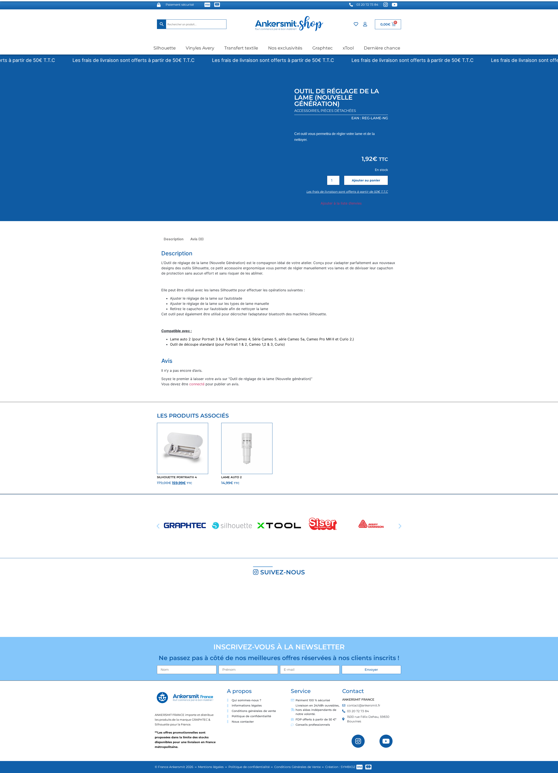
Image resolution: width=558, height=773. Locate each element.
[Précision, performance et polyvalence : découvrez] (232, 608)
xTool (348, 48)
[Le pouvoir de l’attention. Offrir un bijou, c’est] (325, 608)
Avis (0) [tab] (197, 239)
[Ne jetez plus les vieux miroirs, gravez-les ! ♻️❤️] (139, 608)
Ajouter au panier (366, 180)
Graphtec (322, 48)
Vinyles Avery (200, 48)
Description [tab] (174, 239)
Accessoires (306, 111)
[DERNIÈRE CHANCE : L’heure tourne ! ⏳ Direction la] (418, 608)
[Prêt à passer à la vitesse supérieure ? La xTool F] (511, 608)
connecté (196, 384)
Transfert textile (241, 48)
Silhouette (164, 48)
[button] (158, 526)
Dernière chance (382, 48)
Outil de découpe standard (192, 344)
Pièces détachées (338, 111)
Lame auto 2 (180, 339)
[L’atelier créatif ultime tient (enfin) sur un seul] (46, 608)
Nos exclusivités (285, 48)
